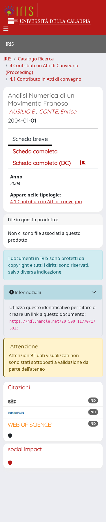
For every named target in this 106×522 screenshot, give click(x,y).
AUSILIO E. (22, 111)
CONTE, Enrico (57, 111)
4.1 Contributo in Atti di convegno (45, 79)
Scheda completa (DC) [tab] (42, 162)
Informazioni (27, 292)
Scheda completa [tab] (35, 151)
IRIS (7, 59)
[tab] (83, 163)
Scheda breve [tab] (30, 138)
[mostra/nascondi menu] (5, 29)
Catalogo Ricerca (36, 59)
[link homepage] (20, 10)
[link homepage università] (49, 21)
